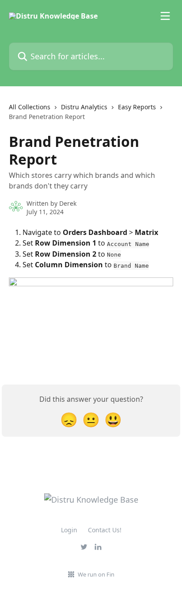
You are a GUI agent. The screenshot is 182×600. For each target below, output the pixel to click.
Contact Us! (104, 530)
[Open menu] (165, 16)
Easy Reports (137, 107)
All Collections (29, 107)
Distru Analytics (84, 107)
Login (69, 530)
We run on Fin (96, 574)
